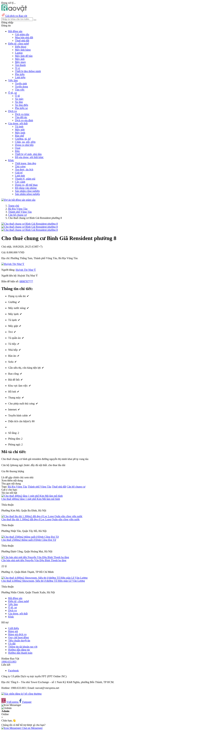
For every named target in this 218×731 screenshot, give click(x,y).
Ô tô (17, 95)
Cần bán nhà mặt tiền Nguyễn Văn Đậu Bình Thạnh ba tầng (33, 560)
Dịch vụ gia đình (24, 120)
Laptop (19, 52)
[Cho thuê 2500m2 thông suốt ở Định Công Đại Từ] (30, 536)
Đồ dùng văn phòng (26, 187)
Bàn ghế (19, 135)
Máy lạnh (20, 132)
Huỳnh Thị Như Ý (26, 269)
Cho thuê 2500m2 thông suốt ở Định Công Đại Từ (28, 539)
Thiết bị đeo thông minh (28, 71)
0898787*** (26, 281)
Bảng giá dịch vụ (17, 634)
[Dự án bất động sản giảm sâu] (18, 199)
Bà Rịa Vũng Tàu (17, 208)
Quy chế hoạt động (18, 637)
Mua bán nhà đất (24, 37)
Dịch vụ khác (22, 114)
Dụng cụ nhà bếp (24, 144)
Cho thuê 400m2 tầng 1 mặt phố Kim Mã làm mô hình (30, 498)
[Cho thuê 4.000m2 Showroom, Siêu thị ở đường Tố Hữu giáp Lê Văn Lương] (44, 577)
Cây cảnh (20, 181)
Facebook (13, 670)
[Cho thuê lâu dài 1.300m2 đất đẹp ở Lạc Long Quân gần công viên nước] (41, 516)
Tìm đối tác (21, 117)
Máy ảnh (20, 58)
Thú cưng (20, 166)
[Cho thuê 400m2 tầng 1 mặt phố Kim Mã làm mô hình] (32, 495)
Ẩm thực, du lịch (24, 169)
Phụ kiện (20, 74)
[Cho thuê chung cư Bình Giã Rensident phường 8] (29, 223)
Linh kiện (20, 77)
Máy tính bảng (23, 49)
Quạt (17, 148)
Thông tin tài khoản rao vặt (22, 646)
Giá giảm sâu (22, 34)
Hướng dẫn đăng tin (19, 649)
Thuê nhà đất (22, 40)
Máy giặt (20, 129)
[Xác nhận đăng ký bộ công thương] (21, 693)
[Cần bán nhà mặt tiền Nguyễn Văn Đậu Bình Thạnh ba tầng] (35, 557)
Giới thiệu (13, 628)
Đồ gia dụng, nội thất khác (29, 157)
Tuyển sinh (21, 83)
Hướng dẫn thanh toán (20, 652)
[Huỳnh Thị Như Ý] (12, 264)
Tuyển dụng (21, 86)
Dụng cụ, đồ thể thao (26, 184)
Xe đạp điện (21, 105)
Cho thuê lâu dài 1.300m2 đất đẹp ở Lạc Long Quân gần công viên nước (40, 519)
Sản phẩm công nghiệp (27, 191)
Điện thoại (20, 46)
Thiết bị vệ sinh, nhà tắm (28, 154)
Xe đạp (19, 101)
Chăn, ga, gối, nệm (25, 141)
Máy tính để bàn (24, 55)
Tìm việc (20, 89)
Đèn (17, 151)
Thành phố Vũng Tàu (20, 211)
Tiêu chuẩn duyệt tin (19, 640)
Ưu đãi (11, 643)
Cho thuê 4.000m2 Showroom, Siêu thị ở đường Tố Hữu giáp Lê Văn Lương (43, 580)
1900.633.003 (8, 661)
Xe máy (19, 98)
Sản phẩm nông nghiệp (27, 194)
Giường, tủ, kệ (23, 138)
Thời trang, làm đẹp (25, 163)
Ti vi (17, 68)
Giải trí (18, 172)
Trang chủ (13, 205)
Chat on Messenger (32, 728)
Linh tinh (20, 175)
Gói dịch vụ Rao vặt (16, 15)
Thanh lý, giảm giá (25, 178)
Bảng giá (13, 631)
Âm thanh (20, 65)
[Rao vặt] (14, 11)
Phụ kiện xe (21, 108)
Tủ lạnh (19, 126)
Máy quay (20, 62)
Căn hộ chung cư (17, 214)
